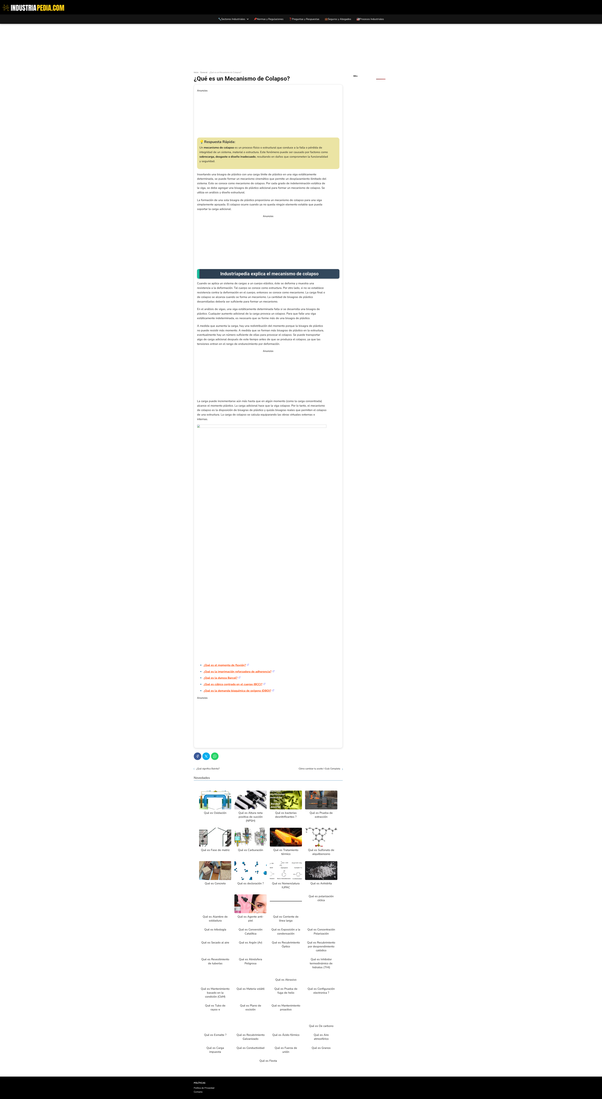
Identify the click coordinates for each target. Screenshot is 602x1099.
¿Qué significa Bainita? (208, 768)
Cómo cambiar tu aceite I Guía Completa (319, 768)
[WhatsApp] (215, 756)
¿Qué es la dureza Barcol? (220, 678)
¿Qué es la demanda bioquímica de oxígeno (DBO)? (237, 691)
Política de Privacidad (204, 1087)
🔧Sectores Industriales (231, 19)
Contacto (198, 1091)
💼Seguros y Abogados (338, 19)
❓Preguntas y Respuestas (304, 19)
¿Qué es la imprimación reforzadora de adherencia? (237, 671)
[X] (206, 756)
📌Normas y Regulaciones (268, 19)
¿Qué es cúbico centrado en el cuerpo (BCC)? (233, 684)
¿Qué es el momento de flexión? (225, 665)
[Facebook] (197, 756)
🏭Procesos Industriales (370, 19)
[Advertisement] (301, 47)
